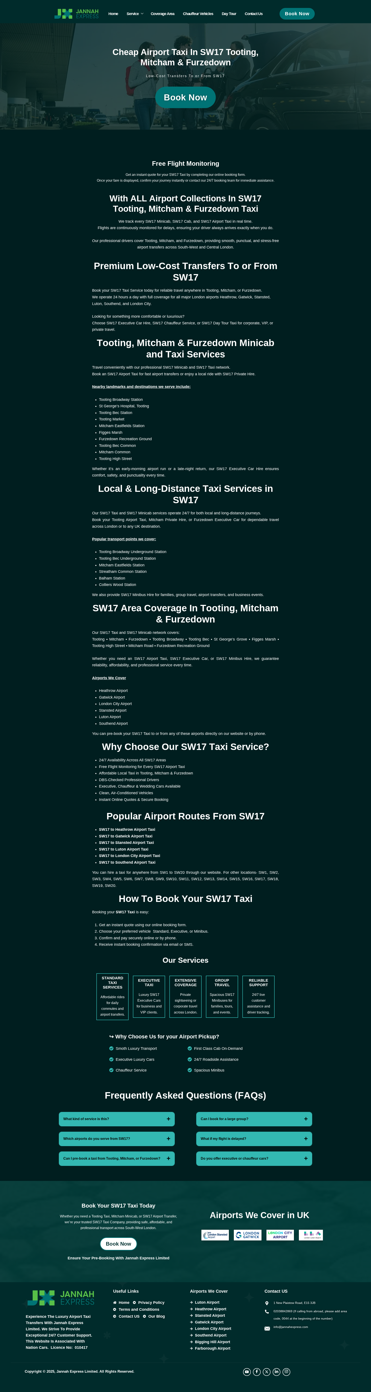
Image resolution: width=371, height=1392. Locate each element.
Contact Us (254, 14)
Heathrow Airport (113, 690)
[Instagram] (286, 1372)
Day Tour (229, 14)
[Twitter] (267, 1372)
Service (133, 14)
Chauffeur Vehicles (198, 14)
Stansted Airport (112, 710)
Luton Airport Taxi (131, 849)
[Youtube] (247, 1372)
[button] (117, 1119)
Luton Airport (110, 717)
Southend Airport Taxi (135, 862)
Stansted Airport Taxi (134, 842)
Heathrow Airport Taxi (135, 829)
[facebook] (257, 1372)
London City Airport (115, 704)
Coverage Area (162, 14)
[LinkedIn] (276, 1372)
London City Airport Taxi (137, 856)
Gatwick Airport (112, 697)
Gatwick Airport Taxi (133, 836)
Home (113, 14)
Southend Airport (113, 723)
